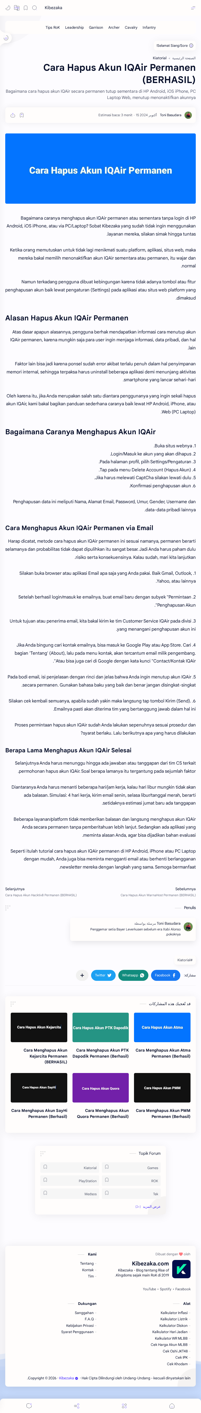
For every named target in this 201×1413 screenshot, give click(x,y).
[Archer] (114, 27)
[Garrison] (96, 27)
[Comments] (29, 1405)
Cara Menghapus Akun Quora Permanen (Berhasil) (103, 1113)
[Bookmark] (26, 8)
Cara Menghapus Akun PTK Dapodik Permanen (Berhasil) (100, 1053)
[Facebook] (183, 1289)
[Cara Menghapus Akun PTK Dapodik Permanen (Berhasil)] (100, 1027)
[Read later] (22, 115)
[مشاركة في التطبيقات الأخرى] (82, 975)
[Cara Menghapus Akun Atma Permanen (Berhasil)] (162, 1027)
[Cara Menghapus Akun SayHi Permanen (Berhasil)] (39, 1088)
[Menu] (124, 1405)
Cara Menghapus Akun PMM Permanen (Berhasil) (163, 1113)
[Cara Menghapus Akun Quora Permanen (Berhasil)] (100, 1088)
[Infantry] (149, 27)
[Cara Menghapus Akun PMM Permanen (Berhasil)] (162, 1088)
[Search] (34, 8)
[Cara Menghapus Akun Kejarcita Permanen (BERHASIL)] (39, 1027)
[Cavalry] (131, 27)
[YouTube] (149, 1289)
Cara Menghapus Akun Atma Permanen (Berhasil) (163, 1053)
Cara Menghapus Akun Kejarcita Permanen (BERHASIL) (45, 1056)
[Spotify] (165, 1289)
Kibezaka (53, 7)
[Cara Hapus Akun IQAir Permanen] (100, 168)
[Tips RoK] (53, 27)
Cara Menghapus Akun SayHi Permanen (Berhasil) (39, 1113)
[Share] (76, 1405)
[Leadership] (74, 27)
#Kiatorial (185, 960)
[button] (17, 8)
